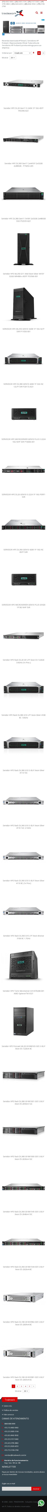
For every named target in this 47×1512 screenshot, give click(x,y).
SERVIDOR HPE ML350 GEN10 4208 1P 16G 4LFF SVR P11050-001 (23, 330)
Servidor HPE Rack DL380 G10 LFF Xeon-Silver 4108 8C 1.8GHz (23, 716)
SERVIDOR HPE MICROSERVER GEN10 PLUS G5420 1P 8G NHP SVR (23, 606)
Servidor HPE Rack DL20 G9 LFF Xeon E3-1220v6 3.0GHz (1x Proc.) (23, 661)
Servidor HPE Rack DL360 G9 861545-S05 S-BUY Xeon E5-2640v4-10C (23, 1212)
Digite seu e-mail (8, 1483)
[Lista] (43, 53)
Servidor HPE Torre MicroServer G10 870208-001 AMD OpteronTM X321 (23, 992)
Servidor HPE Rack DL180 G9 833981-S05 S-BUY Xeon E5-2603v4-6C (23, 1378)
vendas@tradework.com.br (15, 1455)
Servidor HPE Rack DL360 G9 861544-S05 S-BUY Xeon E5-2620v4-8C (23, 1268)
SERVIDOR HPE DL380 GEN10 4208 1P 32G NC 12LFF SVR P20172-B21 (23, 385)
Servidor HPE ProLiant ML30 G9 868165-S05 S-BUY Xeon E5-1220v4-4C (23, 1047)
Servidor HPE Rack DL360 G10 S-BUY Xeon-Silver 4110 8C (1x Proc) (23, 881)
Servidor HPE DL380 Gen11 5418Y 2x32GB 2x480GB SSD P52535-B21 (23, 219)
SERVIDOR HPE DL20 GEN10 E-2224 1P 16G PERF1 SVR (23, 495)
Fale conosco (9, 1414)
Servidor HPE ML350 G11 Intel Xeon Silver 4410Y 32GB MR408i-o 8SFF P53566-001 (23, 275)
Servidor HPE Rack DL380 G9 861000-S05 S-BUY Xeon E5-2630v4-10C (23, 1157)
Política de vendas (11, 1410)
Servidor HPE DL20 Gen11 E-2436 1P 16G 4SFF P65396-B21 (23, 109)
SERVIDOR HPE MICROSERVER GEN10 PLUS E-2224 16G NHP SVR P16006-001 (23, 440)
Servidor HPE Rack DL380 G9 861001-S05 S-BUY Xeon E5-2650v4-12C (23, 1102)
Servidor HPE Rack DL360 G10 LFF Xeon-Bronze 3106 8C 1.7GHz (23, 937)
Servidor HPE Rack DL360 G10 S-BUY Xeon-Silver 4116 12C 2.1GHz (23, 826)
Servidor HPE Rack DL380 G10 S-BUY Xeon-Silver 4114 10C (23, 771)
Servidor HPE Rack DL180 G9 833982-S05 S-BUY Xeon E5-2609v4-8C (23, 1323)
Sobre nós (8, 1406)
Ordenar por (7, 53)
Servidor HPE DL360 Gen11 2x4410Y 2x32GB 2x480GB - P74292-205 (24, 164)
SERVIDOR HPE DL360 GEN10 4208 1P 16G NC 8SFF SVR (23, 550)
